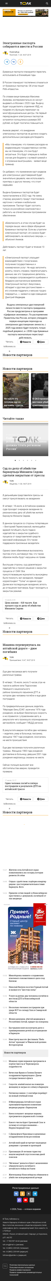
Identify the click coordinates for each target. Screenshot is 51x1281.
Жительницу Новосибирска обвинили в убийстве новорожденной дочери (28, 1176)
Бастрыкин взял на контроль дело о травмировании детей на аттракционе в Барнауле (28, 1030)
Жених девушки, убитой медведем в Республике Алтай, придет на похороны (28, 1020)
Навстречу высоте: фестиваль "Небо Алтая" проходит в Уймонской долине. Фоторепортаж (28, 1042)
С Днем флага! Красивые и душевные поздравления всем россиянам (27, 1135)
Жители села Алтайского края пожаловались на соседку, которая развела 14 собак (26, 873)
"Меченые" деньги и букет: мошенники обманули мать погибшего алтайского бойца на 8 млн (28, 1166)
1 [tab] (15, 460)
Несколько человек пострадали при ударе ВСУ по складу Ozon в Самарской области (28, 1010)
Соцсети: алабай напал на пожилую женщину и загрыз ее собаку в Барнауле (28, 1085)
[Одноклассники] (20, 61)
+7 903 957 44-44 (13, 1241)
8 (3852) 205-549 (13, 1252)
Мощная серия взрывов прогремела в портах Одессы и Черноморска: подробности (27, 1064)
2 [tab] (19, 460)
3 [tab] (23, 460)
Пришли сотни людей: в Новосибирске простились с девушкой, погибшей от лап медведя (28, 896)
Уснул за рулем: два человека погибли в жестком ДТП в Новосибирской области (28, 999)
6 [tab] (35, 460)
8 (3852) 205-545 (13, 1248)
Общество (13, 484)
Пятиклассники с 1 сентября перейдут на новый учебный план (28, 1094)
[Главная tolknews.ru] (25, 3)
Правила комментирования (20, 1270)
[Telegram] (6, 61)
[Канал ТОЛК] (40, 341)
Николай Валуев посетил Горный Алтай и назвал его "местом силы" (28, 988)
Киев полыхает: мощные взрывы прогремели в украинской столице (26, 1115)
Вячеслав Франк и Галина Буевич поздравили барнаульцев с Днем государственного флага (25, 1075)
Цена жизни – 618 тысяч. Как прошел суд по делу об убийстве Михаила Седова (23, 605)
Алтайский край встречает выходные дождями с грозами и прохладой (27, 1144)
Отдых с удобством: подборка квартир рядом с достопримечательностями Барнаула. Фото (27, 884)
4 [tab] (27, 460)
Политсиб (13, 55)
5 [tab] (31, 460)
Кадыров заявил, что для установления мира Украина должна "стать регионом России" (26, 443)
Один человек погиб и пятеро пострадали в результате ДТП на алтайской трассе (23, 786)
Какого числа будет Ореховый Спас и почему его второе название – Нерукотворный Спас (27, 1125)
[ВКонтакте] (13, 61)
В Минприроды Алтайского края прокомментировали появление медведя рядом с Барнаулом (25, 1105)
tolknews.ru (14, 1219)
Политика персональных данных (22, 1265)
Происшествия (15, 660)
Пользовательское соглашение (22, 1267)
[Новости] (25, 341)
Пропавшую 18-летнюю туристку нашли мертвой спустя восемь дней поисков (27, 1154)
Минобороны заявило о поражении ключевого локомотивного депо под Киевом (27, 978)
